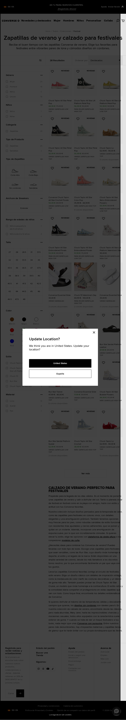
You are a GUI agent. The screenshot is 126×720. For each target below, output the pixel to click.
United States (60, 363)
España (60, 373)
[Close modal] (95, 332)
